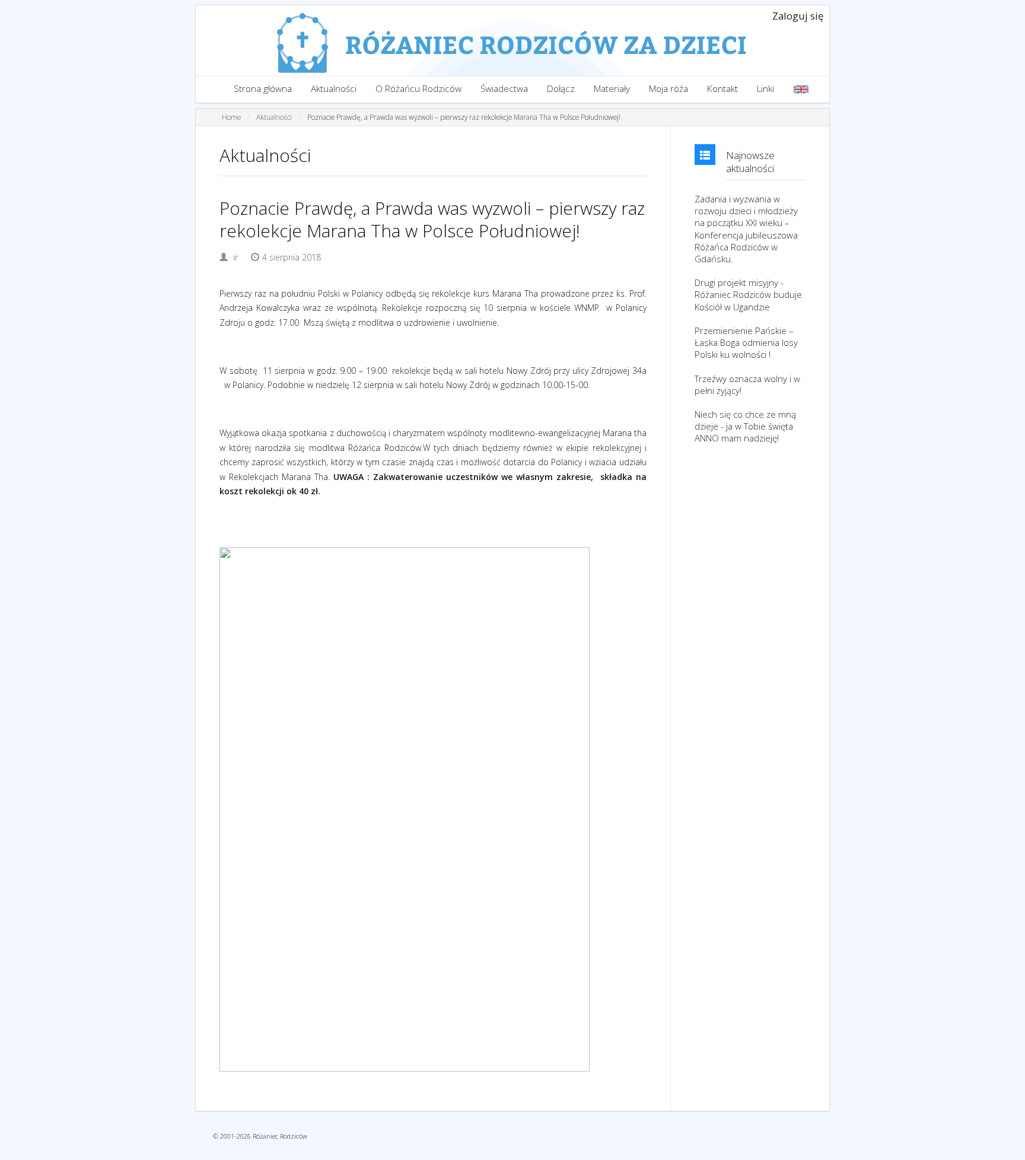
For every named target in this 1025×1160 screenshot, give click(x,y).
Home (231, 117)
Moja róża (668, 88)
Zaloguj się (797, 16)
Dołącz (561, 88)
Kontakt (722, 88)
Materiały (612, 88)
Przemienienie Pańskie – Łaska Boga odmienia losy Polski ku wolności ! (746, 342)
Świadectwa (504, 88)
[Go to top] (1005, 1148)
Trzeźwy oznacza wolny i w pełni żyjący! (747, 384)
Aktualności (333, 88)
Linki (765, 88)
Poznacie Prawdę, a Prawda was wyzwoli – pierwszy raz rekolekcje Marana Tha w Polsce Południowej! (463, 117)
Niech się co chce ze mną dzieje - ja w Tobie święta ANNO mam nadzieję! (745, 426)
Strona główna (263, 88)
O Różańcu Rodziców (418, 88)
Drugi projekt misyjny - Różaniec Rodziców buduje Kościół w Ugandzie (748, 294)
